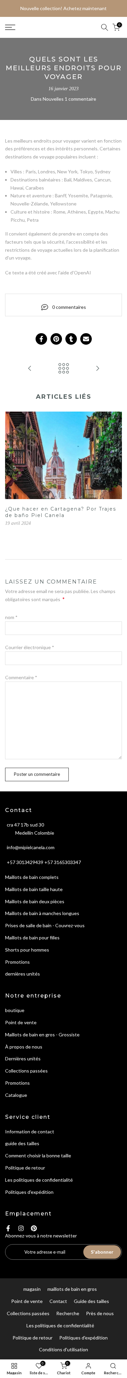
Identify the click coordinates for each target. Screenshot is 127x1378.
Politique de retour (25, 1168)
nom (11, 617)
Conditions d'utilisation (63, 1349)
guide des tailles (22, 1143)
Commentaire (21, 677)
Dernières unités (23, 1058)
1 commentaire (80, 99)
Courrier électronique (29, 647)
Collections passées (26, 1071)
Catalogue (16, 1095)
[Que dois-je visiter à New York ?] (97, 369)
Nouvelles (53, 99)
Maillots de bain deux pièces (34, 901)
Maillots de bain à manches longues (42, 913)
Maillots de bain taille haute (34, 889)
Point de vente (21, 1022)
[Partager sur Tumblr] (71, 339)
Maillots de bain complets (32, 877)
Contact (58, 1301)
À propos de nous (23, 1047)
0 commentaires (69, 307)
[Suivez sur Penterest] (34, 1228)
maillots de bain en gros (72, 1289)
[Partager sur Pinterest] (56, 339)
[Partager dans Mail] (86, 339)
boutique (14, 1010)
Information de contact (29, 1131)
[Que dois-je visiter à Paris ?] (30, 369)
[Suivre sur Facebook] (8, 1228)
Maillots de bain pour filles (32, 937)
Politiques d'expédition (29, 1192)
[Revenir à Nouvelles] (64, 369)
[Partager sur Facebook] (41, 339)
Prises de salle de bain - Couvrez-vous (45, 925)
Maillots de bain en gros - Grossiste (42, 1034)
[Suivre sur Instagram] (21, 1228)
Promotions (17, 962)
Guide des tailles (91, 1301)
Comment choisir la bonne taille (38, 1155)
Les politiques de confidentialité (39, 1180)
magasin (32, 1289)
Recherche (67, 1313)
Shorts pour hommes (27, 950)
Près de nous (100, 1313)
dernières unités (22, 974)
